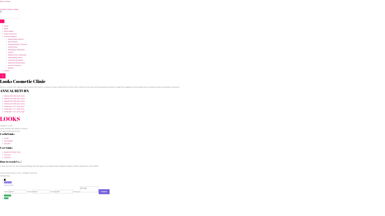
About (6, 29)
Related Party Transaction (17, 55)
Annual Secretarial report (16, 63)
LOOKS (10, 119)
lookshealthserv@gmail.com (9, 7)
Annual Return (13, 47)
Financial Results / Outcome (17, 44)
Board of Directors (10, 34)
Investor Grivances (14, 65)
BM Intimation (13, 42)
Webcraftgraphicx (17, 176)
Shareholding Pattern (15, 57)
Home (6, 26)
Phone (6, 198)
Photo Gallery (8, 31)
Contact (6, 71)
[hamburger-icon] (2, 21)
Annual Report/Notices (16, 39)
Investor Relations (10, 36)
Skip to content (5, 1)
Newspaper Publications (16, 50)
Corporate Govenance (15, 60)
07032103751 (5, 4)
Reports (11, 68)
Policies (10, 52)
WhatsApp (7, 195)
